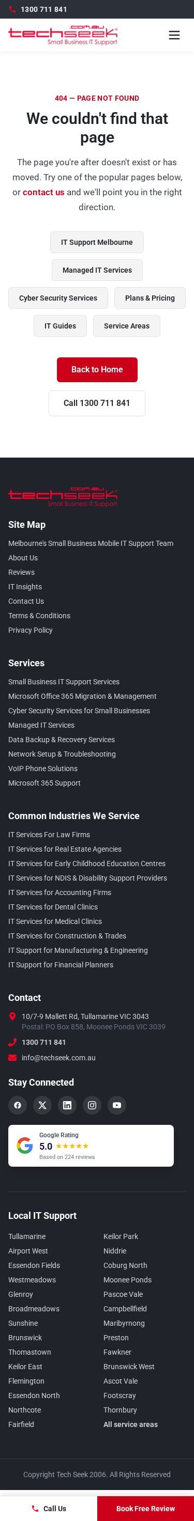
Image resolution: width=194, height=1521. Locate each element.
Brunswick (25, 1338)
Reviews (21, 572)
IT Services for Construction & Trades (67, 936)
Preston (116, 1338)
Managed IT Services (97, 270)
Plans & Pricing (150, 298)
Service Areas (127, 326)
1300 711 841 (44, 1042)
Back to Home (97, 369)
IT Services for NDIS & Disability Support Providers (87, 878)
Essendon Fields (34, 1265)
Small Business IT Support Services (64, 682)
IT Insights (25, 587)
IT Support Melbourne (97, 242)
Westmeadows (32, 1280)
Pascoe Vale (123, 1294)
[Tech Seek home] (62, 35)
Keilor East (25, 1366)
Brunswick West (129, 1366)
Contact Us (26, 601)
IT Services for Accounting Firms (59, 892)
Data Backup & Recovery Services (61, 739)
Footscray (119, 1395)
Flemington (26, 1381)
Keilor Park (120, 1236)
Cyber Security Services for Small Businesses (79, 711)
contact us (44, 192)
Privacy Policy (30, 630)
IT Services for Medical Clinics (55, 921)
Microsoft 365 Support (44, 783)
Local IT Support (42, 1215)
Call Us (54, 1508)
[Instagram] (92, 1105)
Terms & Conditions (39, 615)
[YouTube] (117, 1105)
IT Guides (60, 326)
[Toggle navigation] (174, 35)
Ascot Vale (120, 1381)
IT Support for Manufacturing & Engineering (78, 950)
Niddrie (114, 1251)
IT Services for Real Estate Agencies (65, 849)
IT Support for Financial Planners (60, 965)
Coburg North (125, 1265)
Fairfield (21, 1424)
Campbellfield (125, 1309)
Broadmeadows (33, 1309)
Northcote (24, 1410)
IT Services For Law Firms (49, 834)
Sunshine (23, 1323)
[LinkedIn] (67, 1105)
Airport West (28, 1251)
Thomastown (29, 1352)
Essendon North (34, 1395)
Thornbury (120, 1410)
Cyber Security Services (58, 298)
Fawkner (117, 1352)
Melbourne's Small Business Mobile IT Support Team (90, 543)
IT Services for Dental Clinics (53, 907)
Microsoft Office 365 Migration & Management (82, 696)
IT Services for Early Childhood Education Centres (87, 863)
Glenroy (20, 1294)
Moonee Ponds (127, 1280)
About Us (23, 558)
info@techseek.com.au (59, 1058)
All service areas (130, 1424)
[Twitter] (42, 1105)
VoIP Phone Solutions (43, 768)
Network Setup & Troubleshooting (62, 754)
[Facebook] (17, 1105)
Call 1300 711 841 (97, 403)
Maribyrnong (124, 1323)
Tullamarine (27, 1236)
